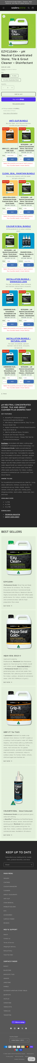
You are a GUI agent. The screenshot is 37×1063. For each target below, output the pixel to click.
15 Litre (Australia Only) (11, 80)
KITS (5, 911)
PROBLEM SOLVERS (10, 906)
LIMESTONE (7, 982)
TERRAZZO (7, 1011)
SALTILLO (6, 998)
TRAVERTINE (7, 1015)
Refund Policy (8, 950)
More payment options (19, 103)
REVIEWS (6, 923)
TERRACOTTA (8, 1007)
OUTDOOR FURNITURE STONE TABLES (15, 990)
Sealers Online (11, 1053)
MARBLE (6, 986)
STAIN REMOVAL (9, 902)
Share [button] (5, 393)
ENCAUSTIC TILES (9, 974)
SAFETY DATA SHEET (12, 517)
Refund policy (30, 1053)
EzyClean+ (4, 443)
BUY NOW (7, 606)
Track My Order (8, 955)
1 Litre (5, 75)
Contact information (19, 1059)
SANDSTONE (7, 1003)
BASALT (6, 966)
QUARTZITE (7, 994)
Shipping (3, 69)
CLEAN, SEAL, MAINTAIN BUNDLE (18, 173)
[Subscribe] (31, 865)
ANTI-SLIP (7, 898)
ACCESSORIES (8, 915)
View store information (10, 113)
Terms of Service (9, 942)
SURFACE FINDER (9, 919)
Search (6, 934)
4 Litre (14, 75)
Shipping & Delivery (10, 946)
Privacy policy (9, 1056)
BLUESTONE (7, 970)
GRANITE (6, 978)
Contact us (7, 938)
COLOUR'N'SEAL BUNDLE (18, 226)
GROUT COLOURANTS (10, 894)
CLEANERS (7, 890)
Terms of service (19, 1056)
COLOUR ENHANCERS (10, 886)
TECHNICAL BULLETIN (12, 514)
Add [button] (12, 159)
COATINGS (7, 882)
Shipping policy (29, 1056)
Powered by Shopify (20, 1053)
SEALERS (6, 878)
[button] (4, 8)
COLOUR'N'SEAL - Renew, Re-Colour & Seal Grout (26, 254)
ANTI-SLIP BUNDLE (18, 120)
